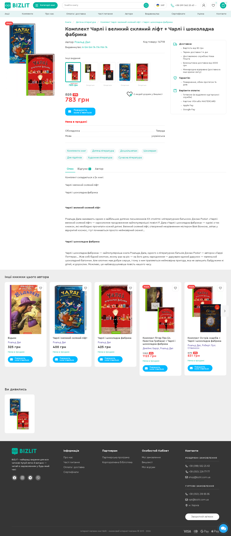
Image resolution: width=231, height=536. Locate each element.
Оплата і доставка (76, 14)
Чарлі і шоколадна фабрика (114, 338)
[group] (90, 74)
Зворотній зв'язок (202, 516)
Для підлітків (74, 157)
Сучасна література (130, 157)
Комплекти (27, 14)
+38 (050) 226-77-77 (199, 471)
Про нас (49, 14)
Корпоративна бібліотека (117, 462)
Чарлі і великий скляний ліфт (70, 338)
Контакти (221, 14)
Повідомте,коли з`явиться (83, 111)
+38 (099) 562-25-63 (199, 466)
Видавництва (152, 14)
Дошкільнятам (128, 151)
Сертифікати (178, 14)
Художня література (100, 157)
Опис (70, 168)
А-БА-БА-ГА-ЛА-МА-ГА (94, 47)
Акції (7, 14)
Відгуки (83, 168)
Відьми (12, 338)
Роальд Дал (82, 42)
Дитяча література (103, 151)
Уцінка (200, 14)
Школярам (149, 151)
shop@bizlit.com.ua (199, 477)
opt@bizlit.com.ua (199, 499)
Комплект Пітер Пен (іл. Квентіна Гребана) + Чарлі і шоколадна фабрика (159, 341)
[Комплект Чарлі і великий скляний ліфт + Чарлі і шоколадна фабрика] (32, 59)
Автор (99, 168)
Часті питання (105, 14)
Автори (129, 14)
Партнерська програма (115, 457)
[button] (163, 72)
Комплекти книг (76, 151)
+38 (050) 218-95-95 (199, 494)
